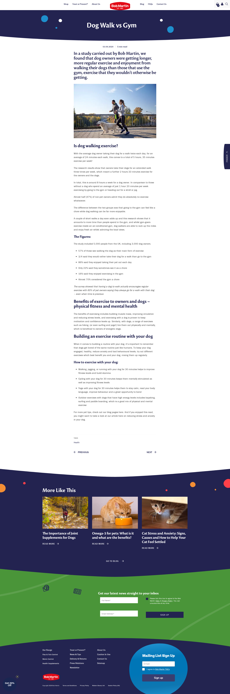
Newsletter (74, 667)
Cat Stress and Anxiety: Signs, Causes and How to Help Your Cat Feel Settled (164, 537)
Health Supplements (50, 663)
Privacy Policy (167, 601)
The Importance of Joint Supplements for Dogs (60, 535)
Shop (66, 4)
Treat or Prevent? (80, 4)
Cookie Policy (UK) (114, 685)
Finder (227, 158)
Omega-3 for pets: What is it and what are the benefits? (113, 535)
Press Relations (77, 663)
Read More (49, 543)
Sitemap (101, 663)
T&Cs (157, 601)
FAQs (150, 4)
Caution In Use (103, 654)
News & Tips (75, 654)
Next (150, 452)
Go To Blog (112, 561)
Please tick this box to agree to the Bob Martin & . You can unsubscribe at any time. (165, 600)
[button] (10, 684)
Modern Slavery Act (98, 685)
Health (77, 442)
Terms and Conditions (70, 685)
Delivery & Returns (78, 658)
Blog (142, 4)
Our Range (47, 650)
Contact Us (161, 4)
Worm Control (48, 659)
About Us (96, 4)
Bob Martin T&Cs (162, 669)
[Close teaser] (17, 676)
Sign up (158, 678)
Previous (83, 452)
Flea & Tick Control (50, 654)
